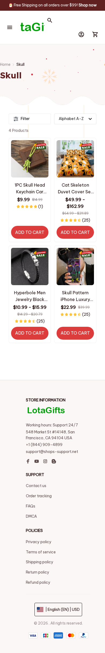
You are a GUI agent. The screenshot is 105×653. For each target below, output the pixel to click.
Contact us (36, 485)
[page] (88, 5)
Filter (25, 118)
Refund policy (38, 582)
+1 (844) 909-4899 (44, 444)
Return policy (37, 572)
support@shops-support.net (52, 451)
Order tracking (39, 496)
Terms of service (41, 552)
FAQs (30, 506)
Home (5, 64)
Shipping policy (39, 562)
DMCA (31, 516)
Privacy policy (38, 541)
